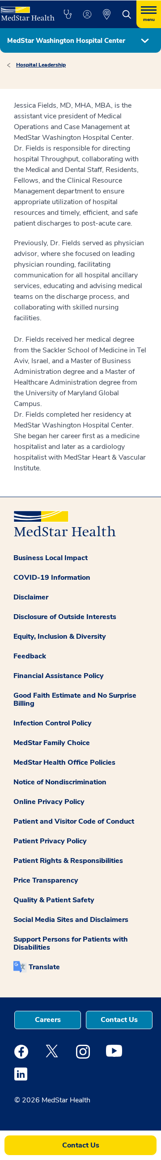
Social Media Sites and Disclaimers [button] (70, 920)
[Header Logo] (27, 10)
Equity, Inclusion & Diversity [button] (59, 636)
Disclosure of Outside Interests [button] (64, 617)
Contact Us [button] (119, 1020)
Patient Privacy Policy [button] (50, 841)
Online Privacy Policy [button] (49, 802)
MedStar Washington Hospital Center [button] (66, 40)
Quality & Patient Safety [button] (53, 900)
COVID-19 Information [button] (51, 577)
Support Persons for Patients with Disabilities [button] (70, 943)
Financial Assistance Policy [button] (58, 676)
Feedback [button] (29, 656)
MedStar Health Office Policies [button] (64, 762)
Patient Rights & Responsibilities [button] (68, 861)
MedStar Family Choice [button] (51, 743)
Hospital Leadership (41, 64)
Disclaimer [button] (30, 597)
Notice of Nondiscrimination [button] (59, 782)
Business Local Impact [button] (50, 558)
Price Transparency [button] (45, 880)
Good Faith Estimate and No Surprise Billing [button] (74, 699)
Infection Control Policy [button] (52, 723)
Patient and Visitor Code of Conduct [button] (73, 821)
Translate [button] (44, 967)
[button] (67, 14)
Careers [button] (48, 1020)
